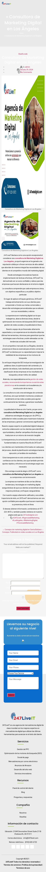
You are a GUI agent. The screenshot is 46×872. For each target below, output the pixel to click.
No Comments (26, 72)
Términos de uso (23, 868)
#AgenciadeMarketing (30, 518)
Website (8, 593)
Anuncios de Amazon (23, 765)
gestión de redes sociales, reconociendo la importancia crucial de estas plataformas (23, 382)
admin (27, 67)
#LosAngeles (17, 520)
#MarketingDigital (30, 520)
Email (8, 588)
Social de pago (23, 757)
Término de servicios (12, 865)
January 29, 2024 (26, 70)
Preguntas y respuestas (23, 797)
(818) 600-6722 (31, 842)
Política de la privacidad (32, 865)
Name (8, 583)
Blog (23, 792)
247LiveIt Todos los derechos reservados (23, 862)
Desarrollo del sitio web (23, 770)
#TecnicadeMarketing (24, 523)
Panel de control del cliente (23, 788)
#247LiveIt (17, 518)
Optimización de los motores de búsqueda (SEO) (23, 753)
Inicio (22, 33)
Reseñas (23, 817)
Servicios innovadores (23, 774)
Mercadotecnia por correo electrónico (23, 761)
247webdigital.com (30, 515)
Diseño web (23, 54)
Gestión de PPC (23, 749)
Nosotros (23, 813)
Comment (23, 552)
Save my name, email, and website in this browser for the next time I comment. (23, 602)
